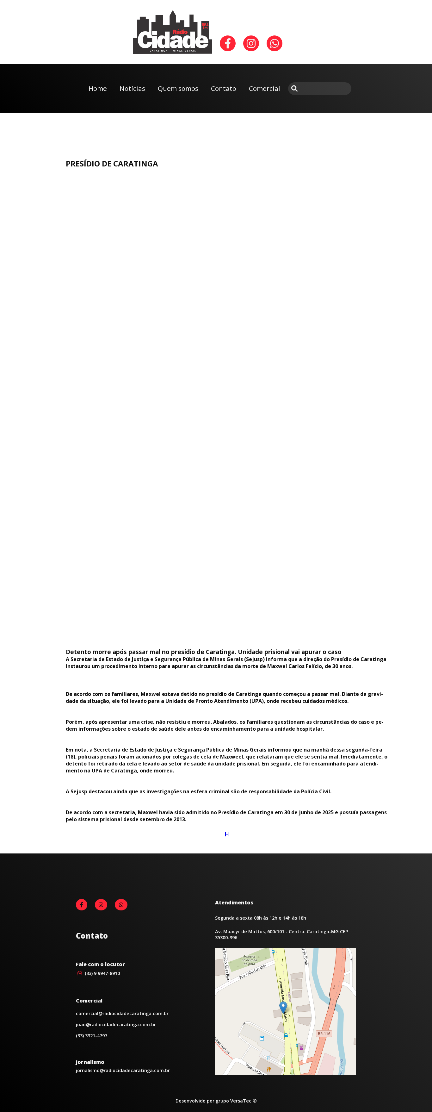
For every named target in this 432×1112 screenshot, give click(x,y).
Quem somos (178, 88)
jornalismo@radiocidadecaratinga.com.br (123, 1070)
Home (98, 88)
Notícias (132, 88)
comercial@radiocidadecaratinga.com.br (122, 1013)
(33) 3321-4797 (91, 1036)
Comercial (264, 88)
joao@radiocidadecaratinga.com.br (116, 1024)
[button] (283, 1007)
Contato (223, 88)
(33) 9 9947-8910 (101, 973)
